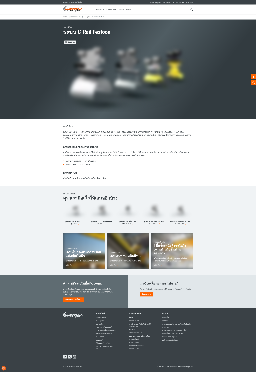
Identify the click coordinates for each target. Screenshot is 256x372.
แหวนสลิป (99, 324)
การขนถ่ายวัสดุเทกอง (136, 346)
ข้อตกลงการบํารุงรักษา (170, 337)
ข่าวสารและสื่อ (167, 2)
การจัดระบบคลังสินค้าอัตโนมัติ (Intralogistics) (140, 325)
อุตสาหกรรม (111, 10)
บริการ (121, 10)
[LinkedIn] (65, 357)
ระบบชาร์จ (100, 337)
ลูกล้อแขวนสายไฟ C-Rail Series (128, 222)
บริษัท (128, 10)
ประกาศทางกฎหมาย (185, 367)
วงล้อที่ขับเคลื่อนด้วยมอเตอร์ (106, 330)
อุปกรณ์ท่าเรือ (134, 321)
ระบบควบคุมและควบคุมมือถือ (106, 347)
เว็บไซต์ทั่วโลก (172, 367)
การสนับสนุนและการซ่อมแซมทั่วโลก (175, 330)
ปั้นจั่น (131, 318)
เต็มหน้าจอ (71, 42)
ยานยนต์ (132, 330)
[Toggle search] (191, 9)
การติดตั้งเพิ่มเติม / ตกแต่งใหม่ (173, 334)
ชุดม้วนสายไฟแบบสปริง (104, 327)
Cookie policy (161, 366)
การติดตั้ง (165, 318)
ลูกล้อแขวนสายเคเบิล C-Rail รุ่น (75, 222)
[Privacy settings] (4, 368)
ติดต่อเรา (145, 294)
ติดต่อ (152, 2)
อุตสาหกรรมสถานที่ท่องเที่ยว (139, 336)
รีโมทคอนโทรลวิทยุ (103, 343)
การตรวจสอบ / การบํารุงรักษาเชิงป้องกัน (176, 324)
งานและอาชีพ (180, 2)
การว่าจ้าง (166, 321)
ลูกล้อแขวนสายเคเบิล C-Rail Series (154, 222)
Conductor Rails (101, 318)
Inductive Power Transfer (104, 334)
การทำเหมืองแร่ (134, 342)
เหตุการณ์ (158, 2)
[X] (70, 357)
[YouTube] (74, 357)
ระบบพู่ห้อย (100, 321)
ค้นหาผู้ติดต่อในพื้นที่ (72, 300)
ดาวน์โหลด (189, 2)
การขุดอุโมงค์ (134, 339)
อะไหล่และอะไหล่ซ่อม (170, 340)
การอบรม (165, 327)
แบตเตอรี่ (99, 340)
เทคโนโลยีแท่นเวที (135, 333)
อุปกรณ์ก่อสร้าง (134, 349)
